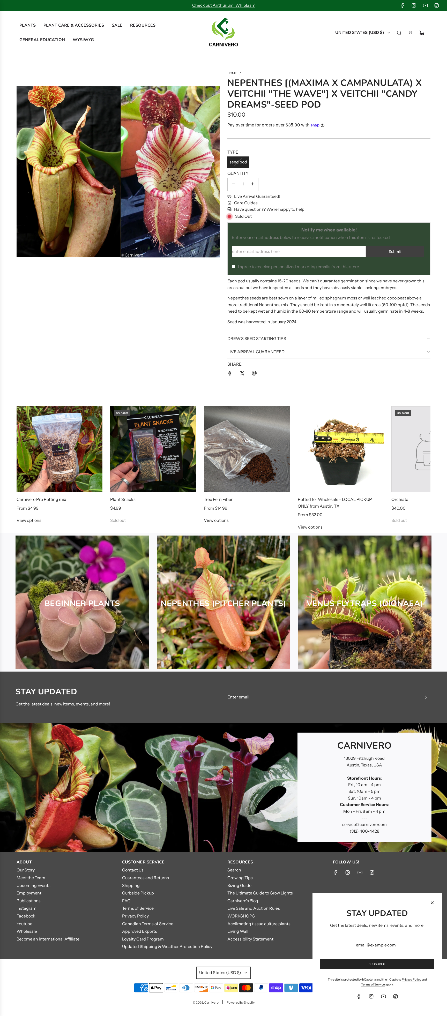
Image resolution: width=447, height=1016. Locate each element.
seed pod (238, 161)
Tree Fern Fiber (218, 499)
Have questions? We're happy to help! (270, 209)
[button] (26, 468)
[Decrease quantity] (233, 184)
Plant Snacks (123, 499)
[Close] (432, 902)
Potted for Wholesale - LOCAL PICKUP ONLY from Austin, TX (335, 503)
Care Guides (246, 202)
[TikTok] (436, 5)
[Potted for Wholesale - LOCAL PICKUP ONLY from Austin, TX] (341, 449)
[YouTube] (425, 5)
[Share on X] (242, 374)
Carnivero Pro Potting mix (41, 499)
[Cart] (422, 33)
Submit (395, 251)
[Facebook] (402, 5)
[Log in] (410, 33)
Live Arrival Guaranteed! (257, 196)
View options (29, 520)
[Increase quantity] (252, 184)
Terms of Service (373, 984)
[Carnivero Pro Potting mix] (59, 449)
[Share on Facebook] (230, 374)
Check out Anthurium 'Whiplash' (223, 5)
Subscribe (377, 964)
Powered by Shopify (241, 1002)
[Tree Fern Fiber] (247, 449)
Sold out (118, 520)
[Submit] (425, 697)
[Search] (399, 33)
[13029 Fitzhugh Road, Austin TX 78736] (223, 787)
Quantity (238, 173)
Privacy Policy (411, 979)
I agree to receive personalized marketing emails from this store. (299, 266)
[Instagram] (414, 5)
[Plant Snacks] (153, 449)
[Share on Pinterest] (254, 374)
